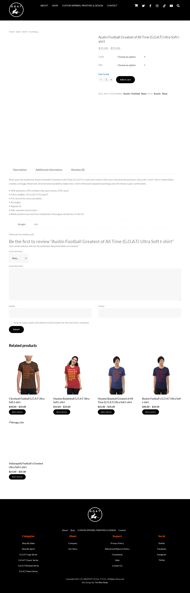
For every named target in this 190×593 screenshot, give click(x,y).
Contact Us (117, 565)
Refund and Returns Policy (117, 549)
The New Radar (101, 582)
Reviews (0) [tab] (77, 169)
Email (102, 306)
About (44, 5)
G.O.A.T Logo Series (28, 554)
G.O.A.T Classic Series (28, 560)
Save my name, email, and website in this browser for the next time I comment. (51, 322)
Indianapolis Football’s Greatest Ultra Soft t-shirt (26, 465)
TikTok (162, 560)
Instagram (161, 554)
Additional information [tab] (49, 169)
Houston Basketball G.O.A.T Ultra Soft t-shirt (71, 400)
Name (12, 306)
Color (101, 56)
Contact (112, 5)
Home (11, 32)
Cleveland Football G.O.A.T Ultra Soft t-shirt (27, 400)
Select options (17, 412)
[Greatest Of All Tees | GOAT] (16, 16)
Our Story (72, 549)
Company (72, 543)
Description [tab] (20, 169)
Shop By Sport (28, 549)
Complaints (117, 554)
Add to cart (125, 79)
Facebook (161, 549)
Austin (126, 93)
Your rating (16, 251)
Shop (55, 5)
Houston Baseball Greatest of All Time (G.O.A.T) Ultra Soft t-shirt (115, 400)
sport (25, 32)
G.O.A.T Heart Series (28, 571)
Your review (16, 266)
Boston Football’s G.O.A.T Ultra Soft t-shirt (161, 400)
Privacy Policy (117, 543)
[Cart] (136, 5)
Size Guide (103, 74)
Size (100, 64)
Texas (144, 93)
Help (117, 560)
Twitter (161, 543)
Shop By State (28, 543)
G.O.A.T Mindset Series (28, 565)
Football (33, 32)
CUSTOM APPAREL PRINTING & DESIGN (82, 5)
